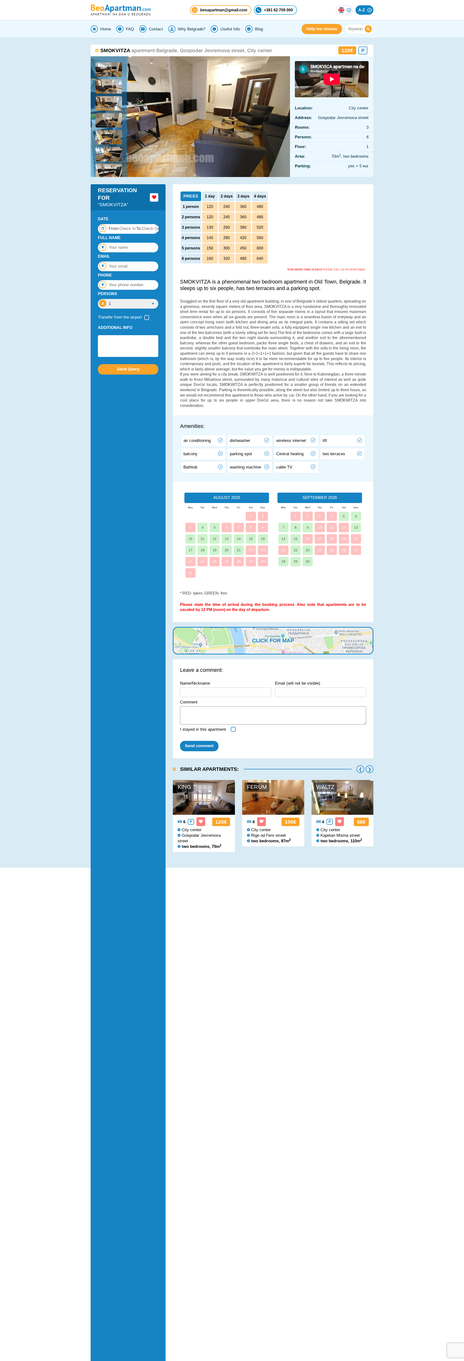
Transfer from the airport (120, 317)
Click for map (273, 641)
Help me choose (321, 29)
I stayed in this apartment (203, 729)
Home (105, 29)
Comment (188, 702)
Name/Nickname (195, 683)
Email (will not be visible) (297, 683)
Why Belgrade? (191, 29)
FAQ (130, 29)
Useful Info (230, 29)
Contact (156, 29)
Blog (259, 29)
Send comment (199, 746)
